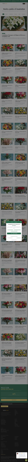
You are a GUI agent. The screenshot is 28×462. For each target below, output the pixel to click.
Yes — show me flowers (14, 233)
